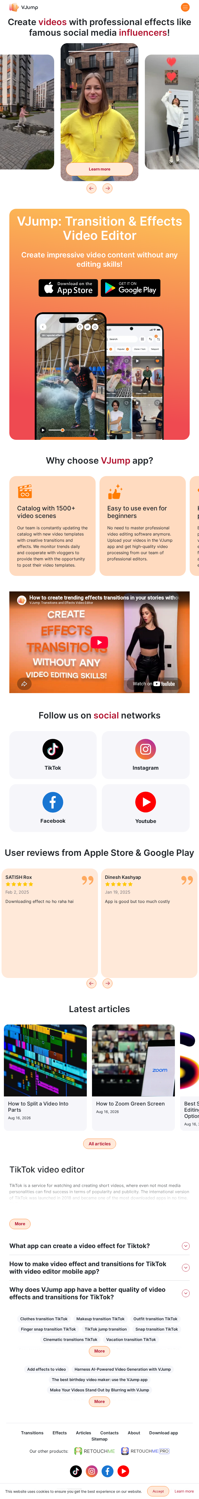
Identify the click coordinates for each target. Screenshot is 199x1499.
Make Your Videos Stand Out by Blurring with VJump (99, 1389)
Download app (163, 1432)
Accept (158, 1491)
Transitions (32, 1432)
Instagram (146, 768)
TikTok (53, 768)
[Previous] (91, 188)
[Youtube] (123, 1470)
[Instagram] (92, 1470)
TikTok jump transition (106, 1329)
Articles (83, 1432)
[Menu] (185, 7)
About (134, 1432)
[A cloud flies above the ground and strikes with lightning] (70, 376)
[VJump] (23, 7)
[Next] (107, 188)
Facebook (53, 821)
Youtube (145, 821)
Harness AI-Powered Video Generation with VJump (123, 1369)
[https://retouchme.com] (94, 1451)
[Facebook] (108, 1470)
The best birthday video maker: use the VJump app (99, 1379)
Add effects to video (46, 1369)
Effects (60, 1432)
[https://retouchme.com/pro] (145, 1451)
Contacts (109, 1432)
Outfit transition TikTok (155, 1318)
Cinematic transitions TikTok (70, 1339)
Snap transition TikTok (157, 1329)
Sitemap (99, 1439)
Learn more (99, 169)
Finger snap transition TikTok (48, 1329)
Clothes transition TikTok (44, 1318)
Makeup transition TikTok (100, 1318)
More (20, 1223)
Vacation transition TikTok (131, 1339)
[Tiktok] (76, 1470)
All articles (100, 1143)
